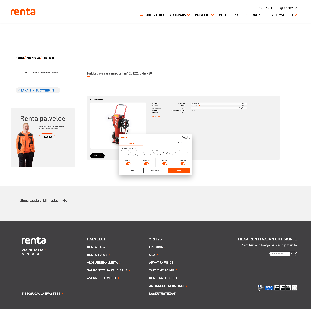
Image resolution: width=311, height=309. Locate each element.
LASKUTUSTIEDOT (162, 293)
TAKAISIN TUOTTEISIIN (37, 90)
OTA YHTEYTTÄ (32, 250)
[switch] (146, 163)
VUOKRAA (96, 155)
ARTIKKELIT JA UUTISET (167, 286)
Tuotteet (48, 57)
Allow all (178, 170)
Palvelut (202, 15)
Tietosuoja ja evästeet (41, 293)
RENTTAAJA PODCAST (165, 278)
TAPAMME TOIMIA (162, 270)
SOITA (48, 137)
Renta (289, 8)
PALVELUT (96, 239)
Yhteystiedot (282, 15)
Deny (132, 170)
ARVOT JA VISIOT (161, 262)
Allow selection (155, 170)
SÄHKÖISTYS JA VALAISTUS (107, 270)
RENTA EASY (96, 247)
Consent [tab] (131, 143)
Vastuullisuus (231, 15)
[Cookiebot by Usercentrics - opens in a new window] (183, 137)
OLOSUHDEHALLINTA (102, 262)
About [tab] (180, 142)
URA (152, 255)
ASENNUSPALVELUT (102, 278)
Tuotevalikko (155, 15)
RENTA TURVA (97, 255)
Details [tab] (156, 142)
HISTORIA (156, 247)
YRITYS (155, 239)
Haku (267, 8)
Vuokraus (178, 15)
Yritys (257, 15)
